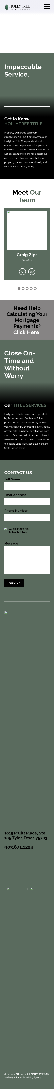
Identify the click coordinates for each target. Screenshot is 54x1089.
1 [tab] (19, 288)
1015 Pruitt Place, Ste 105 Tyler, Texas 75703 (25, 835)
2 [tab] (23, 288)
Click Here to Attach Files (19, 530)
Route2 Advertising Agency (28, 1077)
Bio (32, 271)
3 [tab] (27, 288)
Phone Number (16, 510)
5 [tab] (35, 288)
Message (11, 543)
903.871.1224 (18, 847)
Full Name (12, 479)
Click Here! (27, 332)
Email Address (15, 495)
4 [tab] (31, 288)
